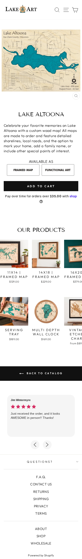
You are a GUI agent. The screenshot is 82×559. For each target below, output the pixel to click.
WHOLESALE (41, 543)
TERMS (41, 513)
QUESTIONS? (40, 461)
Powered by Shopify (41, 555)
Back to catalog (44, 373)
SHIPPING (41, 499)
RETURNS (41, 492)
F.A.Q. (41, 477)
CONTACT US (41, 484)
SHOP (41, 536)
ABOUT (41, 529)
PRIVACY (41, 506)
